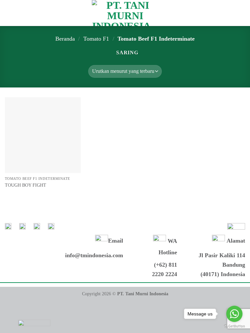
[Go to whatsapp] (234, 314)
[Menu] (9, 13)
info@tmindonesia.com (94, 255)
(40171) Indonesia (223, 274)
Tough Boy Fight (25, 185)
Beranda (65, 38)
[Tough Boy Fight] (43, 135)
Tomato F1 (96, 38)
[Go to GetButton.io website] (234, 326)
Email (115, 241)
